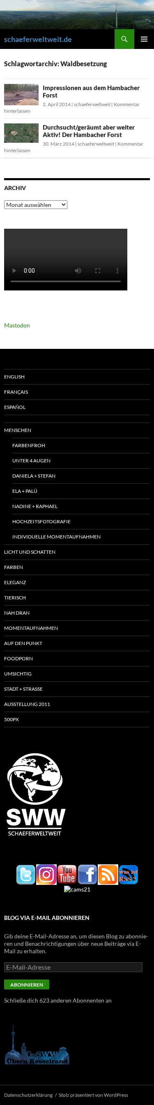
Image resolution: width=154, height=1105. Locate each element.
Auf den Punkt (23, 643)
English (14, 377)
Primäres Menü (144, 39)
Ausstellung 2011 (27, 704)
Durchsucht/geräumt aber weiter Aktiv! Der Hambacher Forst (89, 130)
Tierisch (15, 597)
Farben (13, 567)
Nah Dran (17, 613)
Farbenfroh (28, 445)
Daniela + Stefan (33, 476)
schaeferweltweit (92, 104)
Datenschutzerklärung (28, 1095)
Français (16, 392)
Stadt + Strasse (23, 689)
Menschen (17, 430)
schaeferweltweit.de (38, 39)
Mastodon (17, 325)
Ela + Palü (24, 491)
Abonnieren (26, 985)
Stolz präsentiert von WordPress (93, 1095)
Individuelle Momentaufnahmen (56, 537)
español (14, 407)
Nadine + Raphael (34, 506)
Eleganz (15, 582)
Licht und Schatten (29, 552)
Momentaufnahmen (31, 628)
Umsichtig (18, 674)
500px (11, 719)
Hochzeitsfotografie (41, 521)
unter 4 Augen (31, 460)
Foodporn (18, 658)
